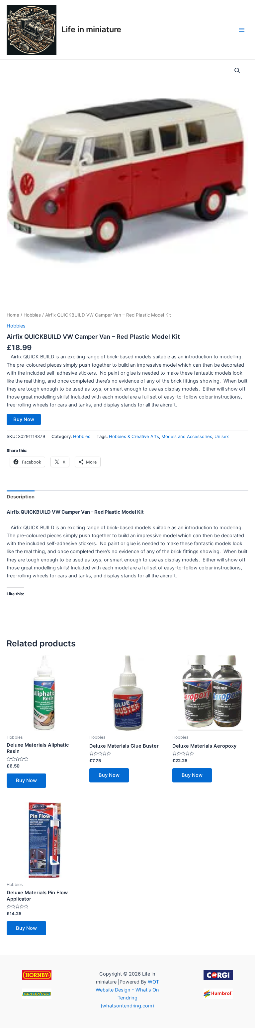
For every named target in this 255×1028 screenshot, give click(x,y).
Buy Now (23, 419)
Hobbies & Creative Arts (134, 436)
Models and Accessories (186, 436)
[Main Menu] (241, 29)
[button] (237, 71)
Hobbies (32, 315)
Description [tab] (21, 497)
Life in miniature (91, 29)
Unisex (221, 436)
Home (13, 315)
